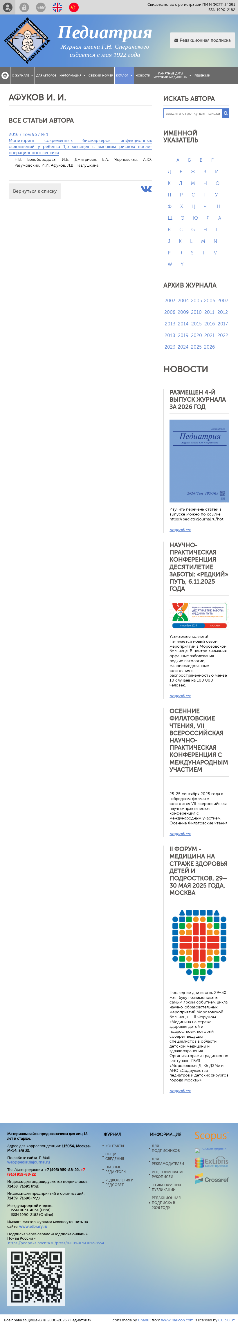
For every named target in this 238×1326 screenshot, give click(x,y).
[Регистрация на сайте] (7, 7)
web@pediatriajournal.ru (28, 1162)
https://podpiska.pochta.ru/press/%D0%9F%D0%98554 (56, 1243)
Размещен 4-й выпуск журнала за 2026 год (198, 399)
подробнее (180, 530)
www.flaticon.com (177, 1320)
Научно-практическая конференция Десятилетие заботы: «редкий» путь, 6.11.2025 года (199, 567)
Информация (70, 75)
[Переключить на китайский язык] (74, 7)
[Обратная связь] (40, 7)
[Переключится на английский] (57, 7)
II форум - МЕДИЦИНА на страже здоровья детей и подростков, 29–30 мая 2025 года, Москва (199, 871)
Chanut (144, 1320)
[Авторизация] (24, 7)
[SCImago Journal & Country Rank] (212, 1148)
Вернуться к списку (35, 191)
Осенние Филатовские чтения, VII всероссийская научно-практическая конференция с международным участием (199, 740)
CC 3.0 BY (226, 1320)
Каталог (122, 75)
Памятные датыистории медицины (170, 75)
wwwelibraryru (33, 1226)
